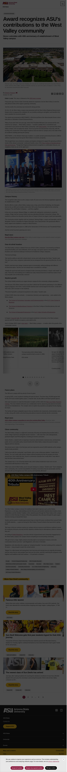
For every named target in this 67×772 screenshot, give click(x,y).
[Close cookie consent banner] (64, 759)
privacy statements (53, 761)
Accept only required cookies (34, 768)
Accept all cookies (17, 768)
